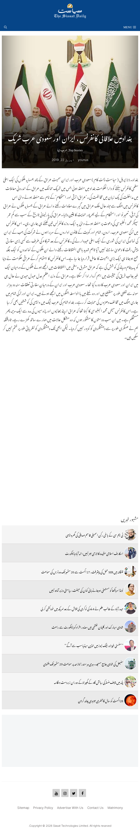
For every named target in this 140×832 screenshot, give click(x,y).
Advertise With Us (70, 808)
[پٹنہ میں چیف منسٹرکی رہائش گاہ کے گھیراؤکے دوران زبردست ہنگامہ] (130, 681)
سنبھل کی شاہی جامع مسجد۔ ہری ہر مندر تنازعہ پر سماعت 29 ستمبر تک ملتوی (83, 663)
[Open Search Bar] (5, 26)
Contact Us (95, 808)
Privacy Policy (43, 808)
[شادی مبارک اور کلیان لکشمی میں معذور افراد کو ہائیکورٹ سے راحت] (130, 626)
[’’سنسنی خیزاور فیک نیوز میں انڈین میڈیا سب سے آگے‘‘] (130, 645)
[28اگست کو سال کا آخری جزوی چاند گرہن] (130, 700)
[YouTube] (56, 793)
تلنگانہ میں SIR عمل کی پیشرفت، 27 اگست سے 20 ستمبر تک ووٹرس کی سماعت (82, 571)
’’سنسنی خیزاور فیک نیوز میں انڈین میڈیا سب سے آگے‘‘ (94, 645)
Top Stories (76, 149)
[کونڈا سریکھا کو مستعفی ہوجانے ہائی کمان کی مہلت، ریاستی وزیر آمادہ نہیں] (130, 589)
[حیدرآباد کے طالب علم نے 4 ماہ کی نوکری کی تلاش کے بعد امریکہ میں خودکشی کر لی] (130, 608)
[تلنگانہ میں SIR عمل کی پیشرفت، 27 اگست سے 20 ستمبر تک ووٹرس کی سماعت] (130, 571)
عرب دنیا (62, 149)
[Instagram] (65, 793)
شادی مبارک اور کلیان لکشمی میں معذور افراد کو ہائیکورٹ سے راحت (87, 626)
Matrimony (115, 808)
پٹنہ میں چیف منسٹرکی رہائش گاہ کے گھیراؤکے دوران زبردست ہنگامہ (88, 682)
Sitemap (23, 808)
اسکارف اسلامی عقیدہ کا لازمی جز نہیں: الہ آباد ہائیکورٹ (94, 553)
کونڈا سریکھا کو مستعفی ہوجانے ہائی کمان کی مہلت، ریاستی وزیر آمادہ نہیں (86, 590)
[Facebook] (82, 793)
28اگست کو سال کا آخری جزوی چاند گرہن (100, 700)
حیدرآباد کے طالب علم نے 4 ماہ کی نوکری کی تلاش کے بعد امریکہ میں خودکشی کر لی (82, 608)
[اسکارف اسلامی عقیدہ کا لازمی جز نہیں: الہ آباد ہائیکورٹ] (130, 553)
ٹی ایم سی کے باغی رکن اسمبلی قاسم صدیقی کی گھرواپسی (94, 534)
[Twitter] (73, 793)
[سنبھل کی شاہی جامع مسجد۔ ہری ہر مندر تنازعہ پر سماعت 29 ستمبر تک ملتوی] (130, 663)
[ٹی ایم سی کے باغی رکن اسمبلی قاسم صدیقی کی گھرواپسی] (130, 534)
